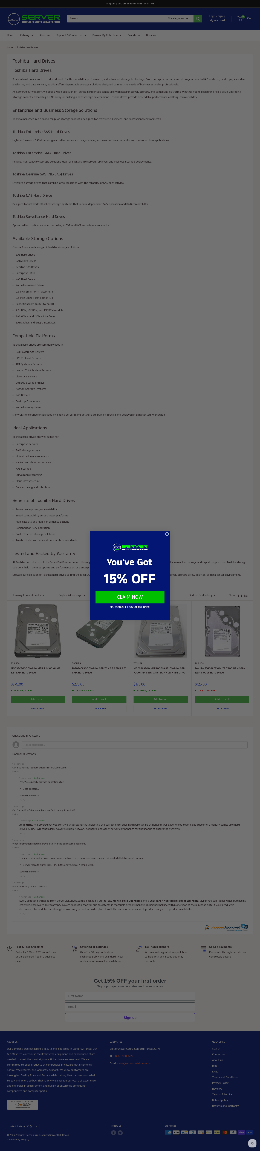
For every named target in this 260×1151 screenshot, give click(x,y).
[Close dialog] (167, 534)
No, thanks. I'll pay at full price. (130, 607)
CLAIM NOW (130, 597)
